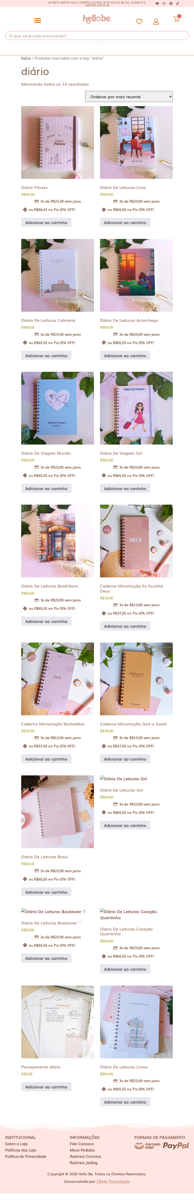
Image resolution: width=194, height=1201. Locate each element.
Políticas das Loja (20, 1150)
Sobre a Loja (16, 1143)
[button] (37, 20)
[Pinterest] (170, 3)
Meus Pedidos (82, 1150)
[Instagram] (164, 3)
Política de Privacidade (25, 1156)
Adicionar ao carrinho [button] (46, 222)
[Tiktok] (177, 3)
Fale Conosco (82, 1143)
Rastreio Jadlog (84, 1162)
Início (26, 58)
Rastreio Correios (85, 1156)
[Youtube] (157, 3)
